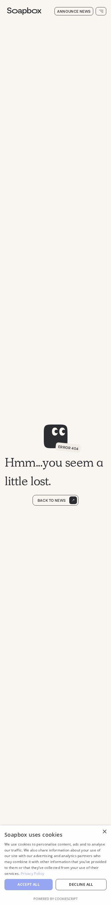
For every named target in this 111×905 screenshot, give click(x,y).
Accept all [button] (28, 884)
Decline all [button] (81, 884)
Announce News (74, 11)
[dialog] (55, 865)
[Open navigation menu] (101, 11)
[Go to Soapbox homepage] (30, 11)
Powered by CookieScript (55, 898)
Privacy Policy (32, 873)
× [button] (104, 832)
